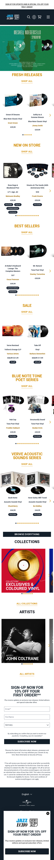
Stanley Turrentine (37, 274)
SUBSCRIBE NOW (27, 741)
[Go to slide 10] (34, 215)
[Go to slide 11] (36, 215)
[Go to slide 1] (22, 134)
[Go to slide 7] (28, 215)
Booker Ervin (37, 428)
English (25, 794)
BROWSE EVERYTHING (27, 534)
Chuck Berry (13, 506)
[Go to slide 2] (24, 134)
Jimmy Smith (37, 126)
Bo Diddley (37, 506)
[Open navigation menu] (48, 17)
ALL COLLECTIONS (27, 603)
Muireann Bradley (13, 196)
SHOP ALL (27, 81)
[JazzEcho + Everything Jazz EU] (12, 17)
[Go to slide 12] (38, 215)
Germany (34, 17)
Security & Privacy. (36, 755)
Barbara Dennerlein (37, 354)
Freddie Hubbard (13, 428)
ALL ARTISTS (27, 674)
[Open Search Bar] (28, 17)
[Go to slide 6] (25, 215)
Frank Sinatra (37, 196)
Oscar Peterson (13, 279)
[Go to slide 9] (32, 215)
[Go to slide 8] (30, 215)
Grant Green (13, 123)
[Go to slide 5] (31, 134)
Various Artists (13, 354)
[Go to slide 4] (29, 134)
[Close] (47, 813)
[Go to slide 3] (27, 134)
